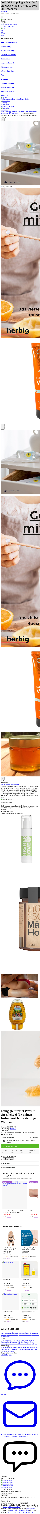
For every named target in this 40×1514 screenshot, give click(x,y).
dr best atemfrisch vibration (26, 1333)
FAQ (10, 1355)
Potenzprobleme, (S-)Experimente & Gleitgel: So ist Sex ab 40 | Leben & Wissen (14, 1211)
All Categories (11, 1351)
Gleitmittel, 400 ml (26, 1279)
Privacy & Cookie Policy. (11, 1507)
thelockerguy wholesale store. (19, 1510)
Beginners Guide (32, 1347)
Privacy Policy (5, 1349)
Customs (26, 1342)
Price (23, 1340)
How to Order (16, 1340)
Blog (15, 1347)
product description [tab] (7, 811)
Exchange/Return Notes (8, 1167)
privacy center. (31, 1508)
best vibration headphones (27, 1335)
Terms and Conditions (18, 1349)
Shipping (20, 1342)
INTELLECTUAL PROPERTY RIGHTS (21, 1512)
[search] (1, 17)
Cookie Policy (30, 1349)
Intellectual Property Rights (28, 1344)
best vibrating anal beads (9, 1333)
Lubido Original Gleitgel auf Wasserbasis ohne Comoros (28, 1248)
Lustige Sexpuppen (8, 1311)
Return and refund (13, 1344)
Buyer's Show (22, 1347)
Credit (9, 1342)
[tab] (20, 813)
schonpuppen (6, 1279)
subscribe (4, 1495)
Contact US (4, 1355)
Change (35, 1137)
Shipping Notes (5, 1163)
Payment (14, 1342)
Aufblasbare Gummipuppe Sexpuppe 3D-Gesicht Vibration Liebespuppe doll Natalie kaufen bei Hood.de (10, 1248)
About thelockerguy (7, 1347)
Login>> (9, 1217)
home (2, 112)
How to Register (6, 1340)
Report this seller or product (10, 785)
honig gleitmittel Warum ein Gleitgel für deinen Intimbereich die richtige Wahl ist (19, 112)
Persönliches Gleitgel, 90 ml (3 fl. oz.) (28, 1312)
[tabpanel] (20, 960)
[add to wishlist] (1, 1159)
